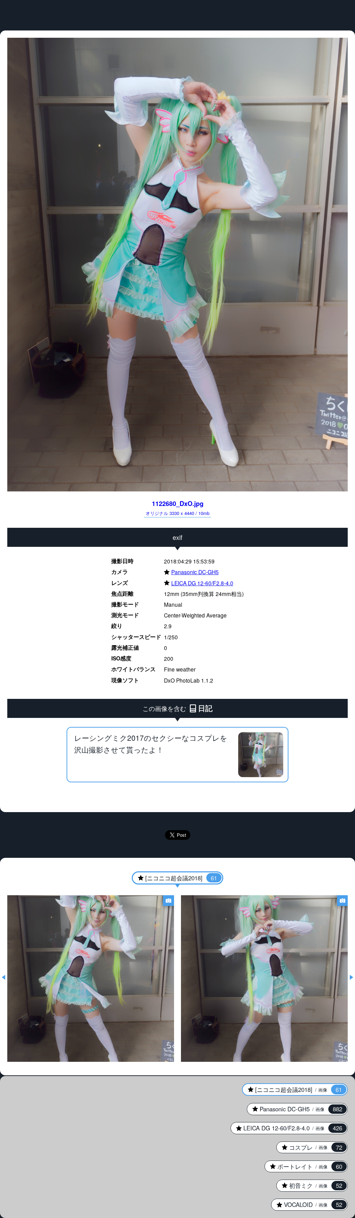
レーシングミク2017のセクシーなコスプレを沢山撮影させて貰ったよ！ (150, 743)
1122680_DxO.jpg (177, 507)
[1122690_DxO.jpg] (90, 978)
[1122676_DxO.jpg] (264, 978)
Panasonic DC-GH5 (191, 572)
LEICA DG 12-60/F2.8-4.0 (198, 583)
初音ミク (309, 1185)
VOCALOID (306, 1204)
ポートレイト (303, 1166)
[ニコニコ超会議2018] (174, 878)
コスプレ (309, 1147)
